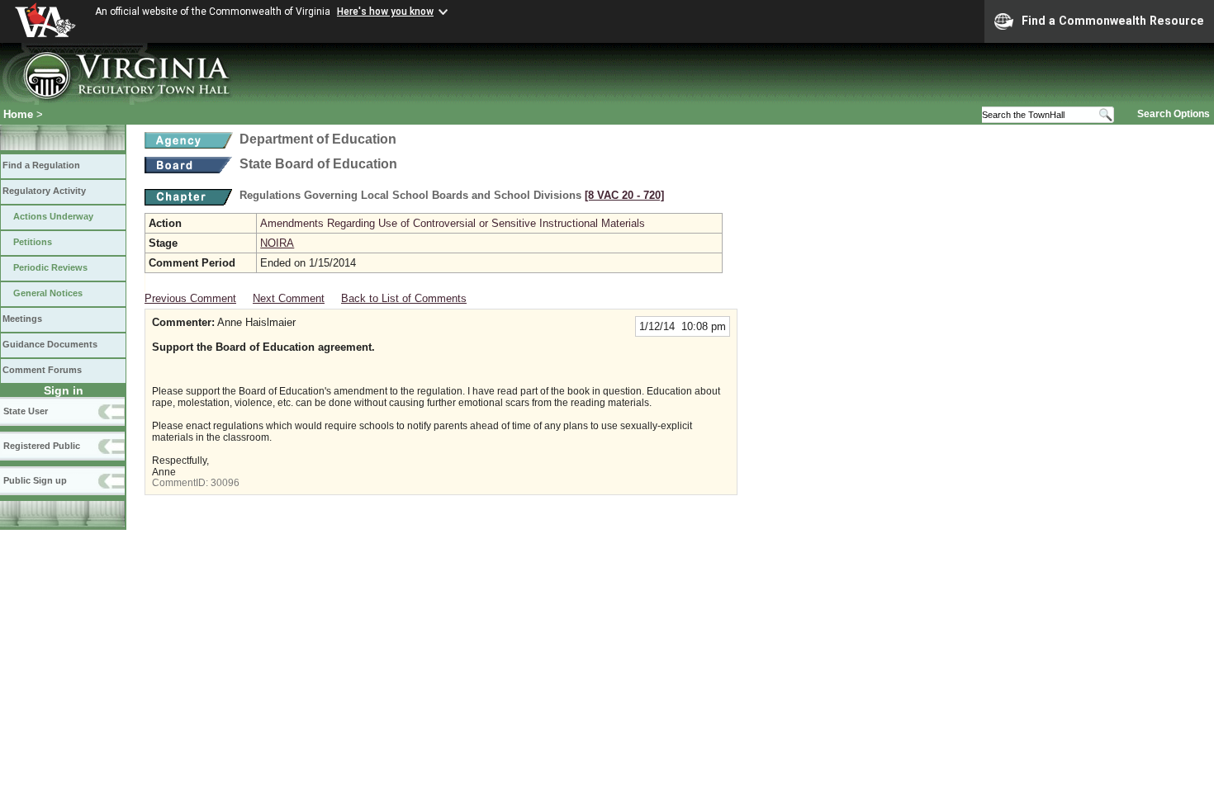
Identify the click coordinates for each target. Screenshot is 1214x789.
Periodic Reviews (50, 267)
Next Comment (289, 298)
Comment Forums (42, 370)
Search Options (1173, 114)
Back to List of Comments (404, 298)
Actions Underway (53, 216)
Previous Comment (190, 298)
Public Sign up (35, 480)
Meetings (22, 319)
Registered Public (41, 446)
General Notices (48, 293)
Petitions (32, 242)
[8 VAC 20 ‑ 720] (624, 195)
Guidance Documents (49, 344)
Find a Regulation (41, 165)
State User (25, 411)
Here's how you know (385, 11)
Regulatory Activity (44, 191)
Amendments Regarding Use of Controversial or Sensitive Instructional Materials (452, 223)
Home (18, 114)
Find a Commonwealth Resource (1113, 20)
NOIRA (277, 243)
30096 (225, 483)
